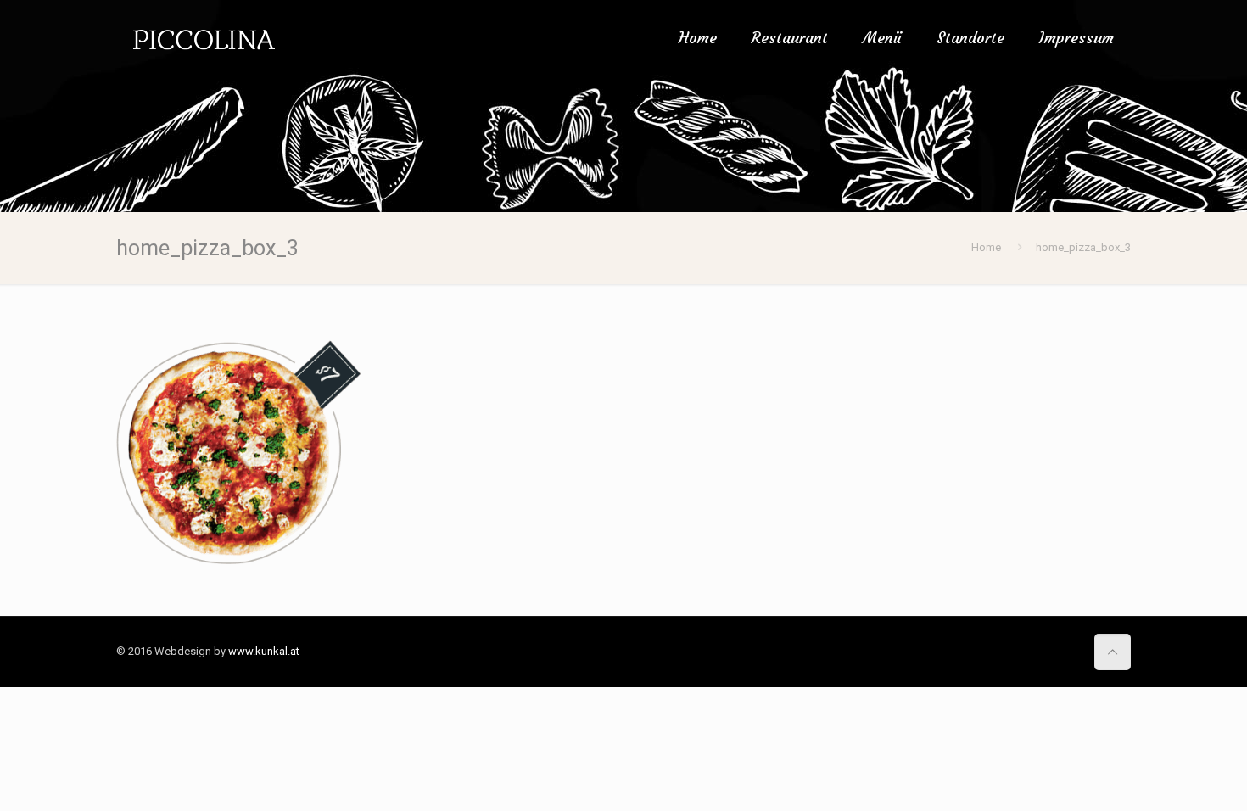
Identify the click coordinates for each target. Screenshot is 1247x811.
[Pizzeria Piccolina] (204, 38)
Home (986, 247)
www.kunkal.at (263, 651)
